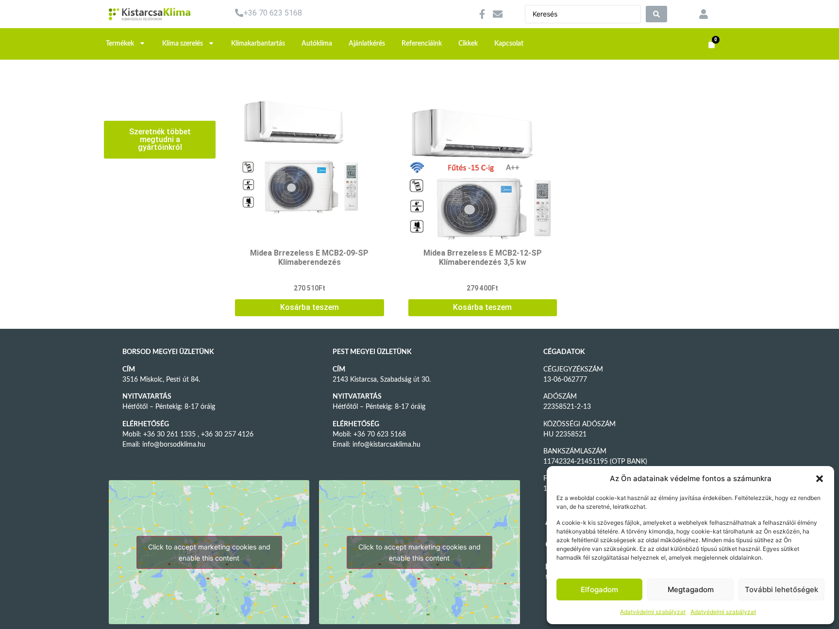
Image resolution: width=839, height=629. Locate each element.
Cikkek (468, 43)
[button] (819, 479)
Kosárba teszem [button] (309, 307)
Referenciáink (422, 43)
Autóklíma (317, 43)
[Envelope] (497, 14)
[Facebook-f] (482, 14)
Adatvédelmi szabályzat (653, 611)
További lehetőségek (781, 589)
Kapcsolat (508, 43)
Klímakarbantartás (258, 43)
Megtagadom (691, 589)
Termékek (120, 43)
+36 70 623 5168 (272, 12)
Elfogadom (599, 589)
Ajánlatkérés (367, 43)
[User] (703, 14)
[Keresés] (656, 14)
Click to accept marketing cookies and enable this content (209, 552)
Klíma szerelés (182, 43)
